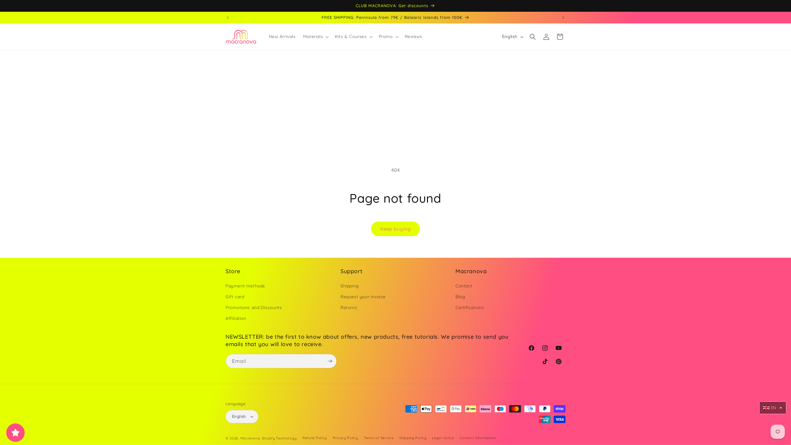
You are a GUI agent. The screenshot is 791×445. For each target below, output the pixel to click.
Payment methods (245, 286)
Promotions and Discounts (254, 307)
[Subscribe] (329, 361)
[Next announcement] (563, 17)
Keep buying (395, 229)
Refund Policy (314, 438)
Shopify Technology (279, 438)
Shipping (350, 286)
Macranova (250, 438)
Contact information (478, 438)
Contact (463, 286)
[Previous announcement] (228, 17)
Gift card (235, 296)
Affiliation (236, 318)
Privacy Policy (345, 438)
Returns (349, 307)
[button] (315, 36)
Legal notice (443, 438)
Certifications (469, 307)
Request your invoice (363, 296)
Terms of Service (378, 438)
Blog (460, 296)
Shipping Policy (412, 438)
